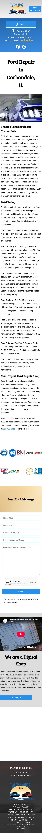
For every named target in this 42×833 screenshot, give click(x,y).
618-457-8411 (9, 429)
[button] (18, 46)
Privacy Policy (21, 827)
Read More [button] (16, 698)
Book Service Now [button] (35, 9)
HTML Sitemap (21, 829)
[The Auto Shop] (17, 9)
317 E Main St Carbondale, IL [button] (22, 32)
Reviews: (12, 40)
